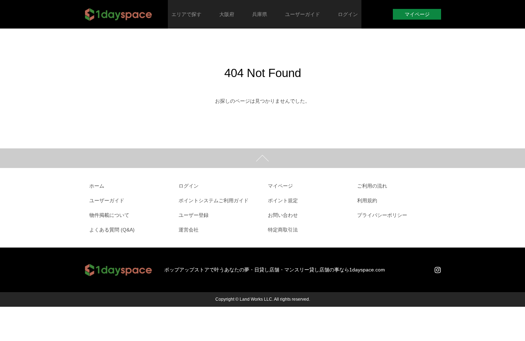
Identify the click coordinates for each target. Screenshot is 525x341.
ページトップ (262, 158)
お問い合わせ (283, 215)
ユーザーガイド (106, 200)
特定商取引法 (283, 230)
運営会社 (189, 230)
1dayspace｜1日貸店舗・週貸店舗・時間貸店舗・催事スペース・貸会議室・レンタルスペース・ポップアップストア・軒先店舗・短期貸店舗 (119, 14)
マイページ (417, 14)
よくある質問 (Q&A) (112, 230)
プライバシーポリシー (382, 215)
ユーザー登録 (194, 215)
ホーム (96, 186)
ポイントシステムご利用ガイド (214, 200)
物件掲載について (109, 215)
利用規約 (367, 200)
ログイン (189, 186)
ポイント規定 (283, 200)
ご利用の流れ (372, 186)
